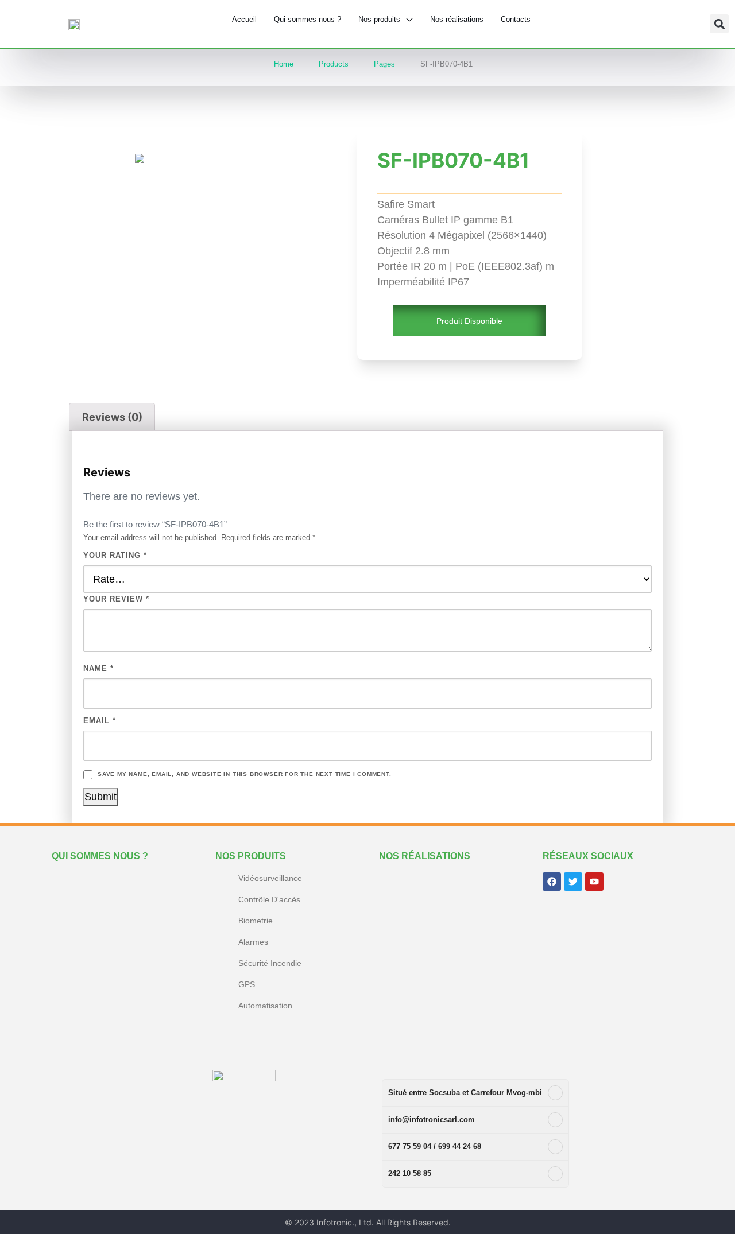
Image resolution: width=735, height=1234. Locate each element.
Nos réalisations (424, 856)
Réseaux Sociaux (588, 856)
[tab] (112, 417)
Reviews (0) (112, 417)
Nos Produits (250, 856)
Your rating (115, 555)
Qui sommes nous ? (100, 856)
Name (98, 668)
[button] (719, 23)
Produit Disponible (469, 320)
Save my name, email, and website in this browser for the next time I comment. (245, 774)
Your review (116, 599)
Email (99, 720)
